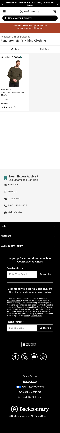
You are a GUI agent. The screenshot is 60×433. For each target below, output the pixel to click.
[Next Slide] (58, 3)
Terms (30, 316)
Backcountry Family (12, 246)
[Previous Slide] (2, 3)
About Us (6, 236)
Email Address (15, 268)
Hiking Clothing (22, 36)
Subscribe (45, 274)
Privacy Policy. (40, 316)
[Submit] (5, 18)
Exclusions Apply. (14, 301)
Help (3, 226)
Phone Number (15, 322)
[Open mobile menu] (4, 11)
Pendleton (6, 36)
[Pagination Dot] (28, 31)
